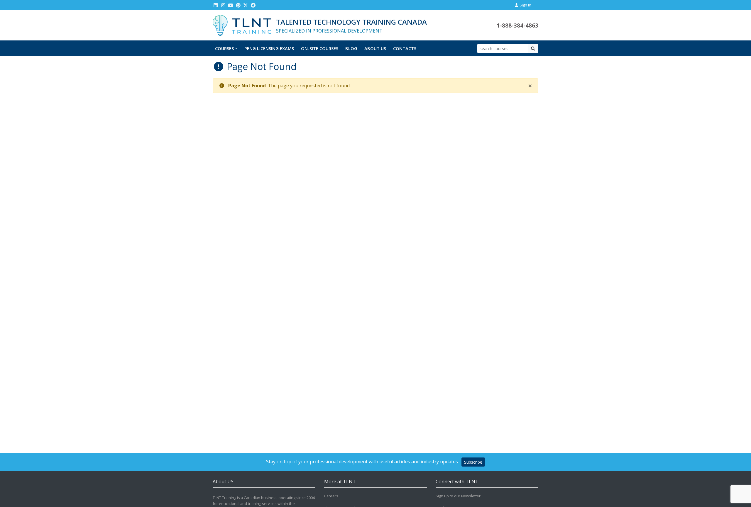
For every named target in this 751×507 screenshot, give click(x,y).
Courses (224, 48)
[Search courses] (533, 48)
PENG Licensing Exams (269, 48)
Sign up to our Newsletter (458, 496)
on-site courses (319, 48)
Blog (351, 48)
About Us (375, 48)
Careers (331, 496)
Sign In (525, 5)
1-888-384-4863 (517, 25)
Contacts (404, 48)
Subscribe (473, 462)
